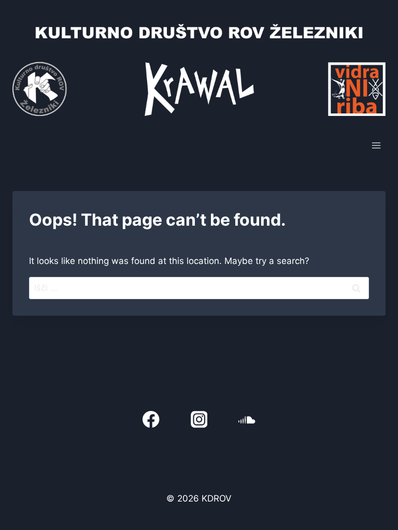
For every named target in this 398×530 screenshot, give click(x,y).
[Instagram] (199, 419)
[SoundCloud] (247, 419)
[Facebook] (151, 419)
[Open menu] (376, 145)
